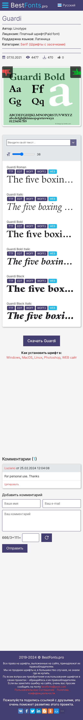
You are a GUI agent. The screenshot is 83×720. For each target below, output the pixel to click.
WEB (52, 171)
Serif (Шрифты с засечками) (43, 44)
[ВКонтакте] (20, 711)
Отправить (14, 548)
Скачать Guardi (41, 341)
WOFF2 (41, 171)
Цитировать (11, 484)
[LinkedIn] (38, 711)
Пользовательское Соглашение (34, 689)
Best (29, 5)
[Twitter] (32, 711)
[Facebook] (26, 711)
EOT (19, 171)
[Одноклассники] (50, 711)
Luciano (9, 468)
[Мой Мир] (56, 711)
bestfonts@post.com (54, 686)
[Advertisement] (41, 406)
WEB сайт (69, 357)
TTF (11, 171)
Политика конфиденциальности (48, 691)
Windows (13, 357)
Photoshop (52, 357)
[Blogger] (44, 711)
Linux (38, 357)
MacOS (27, 357)
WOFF (29, 171)
